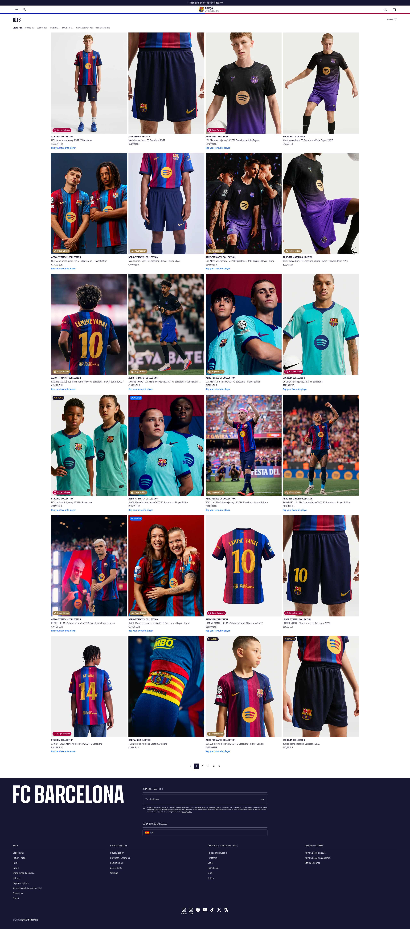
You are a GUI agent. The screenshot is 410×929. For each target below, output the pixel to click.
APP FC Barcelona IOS (315, 852)
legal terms (201, 807)
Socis (210, 862)
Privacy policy (117, 852)
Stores (16, 898)
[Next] (219, 766)
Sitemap (114, 873)
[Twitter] (219, 909)
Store (184, 913)
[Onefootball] (226, 909)
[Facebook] (198, 909)
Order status (18, 852)
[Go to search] (24, 9)
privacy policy (216, 807)
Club (210, 873)
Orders (16, 868)
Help (15, 862)
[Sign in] (385, 9)
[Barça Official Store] (208, 9)
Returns (16, 878)
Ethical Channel (312, 862)
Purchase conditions (120, 857)
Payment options (21, 883)
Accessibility (116, 868)
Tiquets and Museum (217, 852)
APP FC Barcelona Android (317, 857)
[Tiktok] (212, 909)
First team (212, 857)
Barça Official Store (29, 919)
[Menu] (16, 9)
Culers (211, 878)
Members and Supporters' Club (27, 888)
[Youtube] (205, 909)
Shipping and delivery (23, 873)
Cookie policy (116, 862)
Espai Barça (213, 868)
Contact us (18, 893)
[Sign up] (262, 799)
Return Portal (19, 857)
